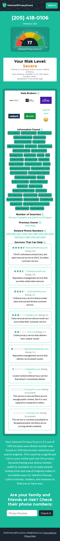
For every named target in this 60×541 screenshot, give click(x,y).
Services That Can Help (30, 242)
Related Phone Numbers (30, 230)
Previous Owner (30, 222)
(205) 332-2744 (45, 233)
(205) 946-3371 (13, 233)
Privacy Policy (30, 536)
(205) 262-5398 (22, 237)
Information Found (30, 129)
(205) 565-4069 (38, 237)
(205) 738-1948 (29, 233)
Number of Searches (30, 214)
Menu (51, 5)
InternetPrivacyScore (20, 5)
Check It (46, 513)
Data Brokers (30, 93)
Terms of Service (49, 533)
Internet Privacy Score (30, 49)
